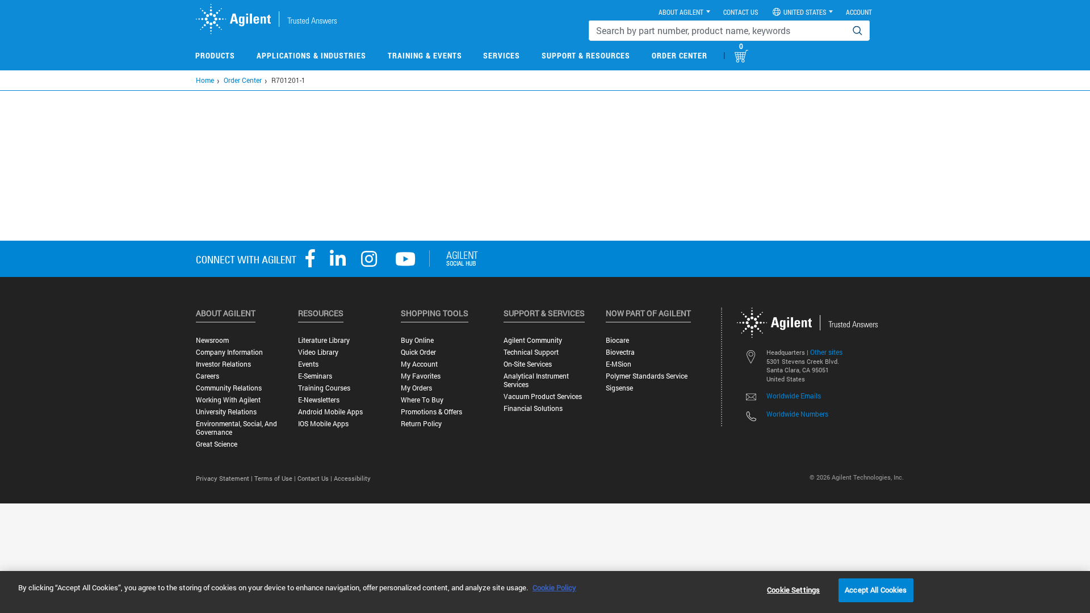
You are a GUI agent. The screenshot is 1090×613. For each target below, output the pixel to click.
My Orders (416, 388)
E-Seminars (315, 376)
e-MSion (618, 364)
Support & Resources (586, 55)
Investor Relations (223, 364)
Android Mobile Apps (330, 412)
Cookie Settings (793, 590)
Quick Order (418, 352)
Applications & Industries (311, 55)
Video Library (318, 352)
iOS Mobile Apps (323, 423)
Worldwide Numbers (797, 413)
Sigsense (619, 388)
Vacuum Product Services (543, 396)
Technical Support (531, 352)
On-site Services (528, 364)
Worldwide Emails (793, 395)
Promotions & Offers (431, 412)
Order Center (679, 55)
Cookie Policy (554, 587)
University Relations (226, 412)
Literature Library (324, 340)
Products (215, 55)
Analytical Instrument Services (536, 380)
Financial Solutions (533, 408)
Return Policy (421, 423)
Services (501, 55)
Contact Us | (315, 478)
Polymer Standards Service (646, 376)
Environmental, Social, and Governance (236, 427)
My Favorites (421, 376)
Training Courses (324, 388)
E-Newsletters (318, 400)
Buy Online (417, 340)
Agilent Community (533, 340)
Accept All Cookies (876, 590)
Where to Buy (422, 400)
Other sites (826, 351)
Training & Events (425, 55)
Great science (216, 444)
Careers (207, 376)
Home (205, 80)
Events (308, 364)
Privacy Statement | (225, 478)
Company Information (229, 352)
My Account (419, 364)
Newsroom (212, 340)
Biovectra (620, 352)
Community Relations (229, 388)
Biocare (617, 340)
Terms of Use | (275, 478)
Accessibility (352, 478)
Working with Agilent (228, 400)
